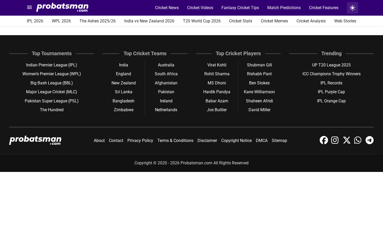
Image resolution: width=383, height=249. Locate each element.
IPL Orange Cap (331, 100)
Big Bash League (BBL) (51, 82)
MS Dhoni (217, 82)
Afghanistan (166, 82)
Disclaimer (207, 140)
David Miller (259, 109)
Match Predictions (284, 7)
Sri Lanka (123, 91)
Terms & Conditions (175, 140)
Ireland (166, 100)
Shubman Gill (259, 65)
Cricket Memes (274, 20)
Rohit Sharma (217, 73)
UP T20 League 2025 (331, 65)
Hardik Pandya (216, 91)
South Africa (166, 73)
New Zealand (124, 82)
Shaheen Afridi (259, 100)
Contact (116, 140)
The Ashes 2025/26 (97, 20)
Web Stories (345, 20)
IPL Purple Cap (331, 91)
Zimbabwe (123, 109)
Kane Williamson (259, 91)
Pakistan (166, 91)
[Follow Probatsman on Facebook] (324, 142)
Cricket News (167, 7)
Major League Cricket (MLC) (51, 91)
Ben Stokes (259, 82)
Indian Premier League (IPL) (51, 65)
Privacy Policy (140, 140)
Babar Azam (217, 100)
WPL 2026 (61, 20)
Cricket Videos (200, 7)
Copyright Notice (236, 140)
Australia (166, 65)
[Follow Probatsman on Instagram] (336, 142)
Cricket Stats (240, 20)
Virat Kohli (216, 65)
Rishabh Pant (259, 73)
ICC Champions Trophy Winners (331, 73)
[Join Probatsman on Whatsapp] (358, 142)
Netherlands (166, 109)
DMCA (262, 140)
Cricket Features (323, 7)
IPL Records (331, 82)
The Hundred (52, 109)
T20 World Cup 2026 (202, 20)
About (99, 140)
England (123, 73)
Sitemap (279, 140)
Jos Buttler (217, 109)
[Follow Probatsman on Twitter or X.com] (347, 142)
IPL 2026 (35, 20)
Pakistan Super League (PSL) (52, 100)
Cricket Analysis (311, 20)
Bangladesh (123, 100)
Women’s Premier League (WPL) (51, 73)
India (123, 65)
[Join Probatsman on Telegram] (370, 142)
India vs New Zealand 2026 (149, 20)
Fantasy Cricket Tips (240, 7)
